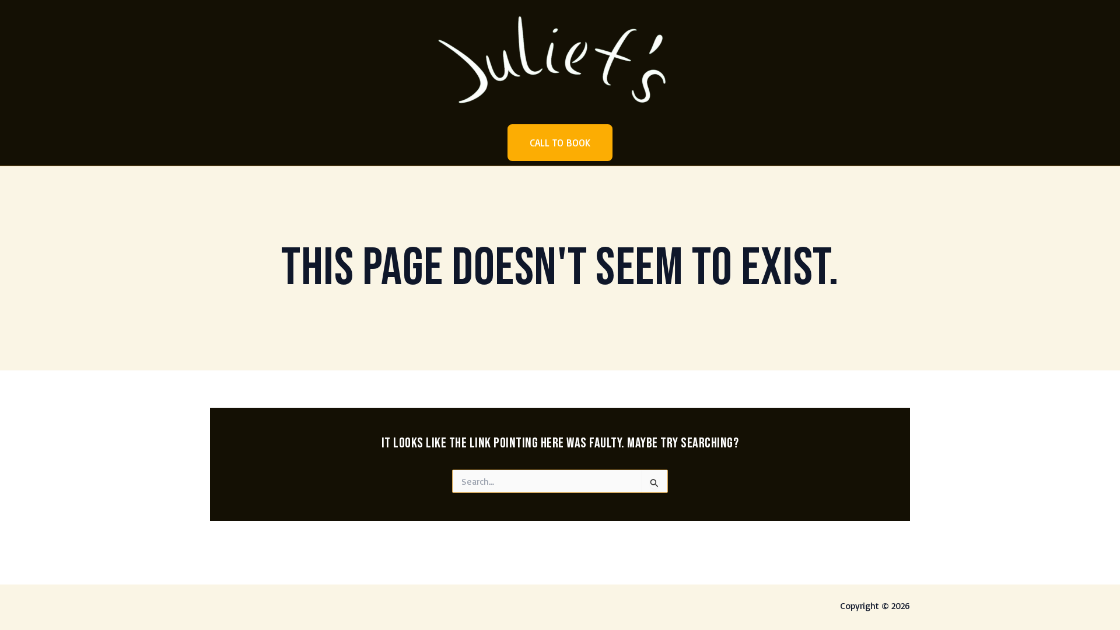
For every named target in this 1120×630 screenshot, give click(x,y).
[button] (560, 142)
